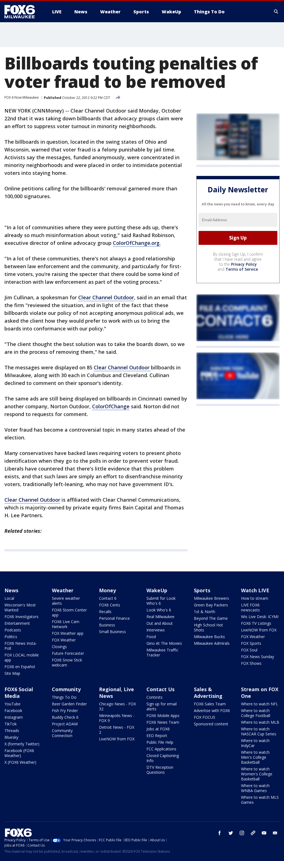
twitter (230, 832)
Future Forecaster (68, 653)
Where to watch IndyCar (255, 743)
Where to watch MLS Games (260, 800)
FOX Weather (64, 640)
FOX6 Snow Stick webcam (67, 662)
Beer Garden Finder (69, 703)
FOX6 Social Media (18, 692)
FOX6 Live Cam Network (65, 624)
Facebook (13, 710)
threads (252, 832)
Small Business (112, 631)
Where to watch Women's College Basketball (256, 774)
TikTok (10, 723)
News (11, 590)
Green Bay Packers (211, 605)
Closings (59, 646)
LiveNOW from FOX (259, 630)
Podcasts (12, 630)
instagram (241, 832)
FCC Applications (161, 748)
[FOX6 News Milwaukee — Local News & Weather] (22, 11)
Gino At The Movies (164, 643)
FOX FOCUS (204, 717)
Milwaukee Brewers (211, 598)
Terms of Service (241, 269)
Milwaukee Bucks (209, 636)
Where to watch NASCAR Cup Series (258, 731)
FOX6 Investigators (21, 616)
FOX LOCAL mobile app (21, 657)
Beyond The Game (211, 618)
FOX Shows (251, 663)
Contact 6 (107, 598)
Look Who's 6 (158, 610)
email (275, 832)
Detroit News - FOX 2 (116, 730)
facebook (219, 832)
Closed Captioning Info (162, 758)
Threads (11, 730)
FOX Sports (251, 643)
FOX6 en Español (19, 666)
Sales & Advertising (208, 692)
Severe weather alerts (66, 601)
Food (151, 636)
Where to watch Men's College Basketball (255, 757)
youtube (264, 832)
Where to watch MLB (260, 722)
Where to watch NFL (259, 703)
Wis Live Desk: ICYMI (259, 616)
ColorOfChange (111, 406)
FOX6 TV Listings (256, 623)
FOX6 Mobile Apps (162, 715)
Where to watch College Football (255, 713)
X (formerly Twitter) (21, 743)
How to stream (254, 598)
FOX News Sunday (257, 656)
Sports (202, 590)
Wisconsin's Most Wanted (20, 607)
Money (107, 590)
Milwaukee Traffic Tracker (162, 652)
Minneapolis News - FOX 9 (117, 718)
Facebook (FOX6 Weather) (19, 753)
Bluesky (11, 737)
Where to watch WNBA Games (255, 788)
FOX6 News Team (162, 722)
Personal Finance (114, 618)
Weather (62, 590)
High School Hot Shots (208, 627)
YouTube (12, 703)
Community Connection (62, 733)
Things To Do (64, 697)
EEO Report (156, 735)
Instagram (13, 717)
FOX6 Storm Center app (69, 612)
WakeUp (156, 590)
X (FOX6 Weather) (20, 762)
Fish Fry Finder (65, 710)
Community (66, 689)
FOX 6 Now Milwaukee (21, 97)
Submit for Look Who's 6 (161, 601)
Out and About (159, 623)
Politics (10, 636)
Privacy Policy (244, 264)
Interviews (155, 630)
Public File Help (159, 742)
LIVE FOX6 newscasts (250, 607)
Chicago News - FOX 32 (117, 706)
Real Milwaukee (160, 616)
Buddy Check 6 (65, 717)
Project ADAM (65, 723)
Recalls (105, 611)
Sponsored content (211, 723)
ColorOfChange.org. (137, 243)
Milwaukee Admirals (212, 643)
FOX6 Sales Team (210, 703)
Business (107, 625)
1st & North (204, 611)
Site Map (12, 673)
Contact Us (160, 689)
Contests (154, 697)
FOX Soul (249, 650)
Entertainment (17, 623)
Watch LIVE (255, 590)
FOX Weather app (67, 633)
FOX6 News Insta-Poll (20, 646)
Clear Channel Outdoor (106, 297)
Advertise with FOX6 (212, 710)
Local (9, 598)
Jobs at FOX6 (158, 728)
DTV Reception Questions (159, 770)
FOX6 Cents (109, 605)
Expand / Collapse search (276, 12)
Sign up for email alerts (161, 706)
